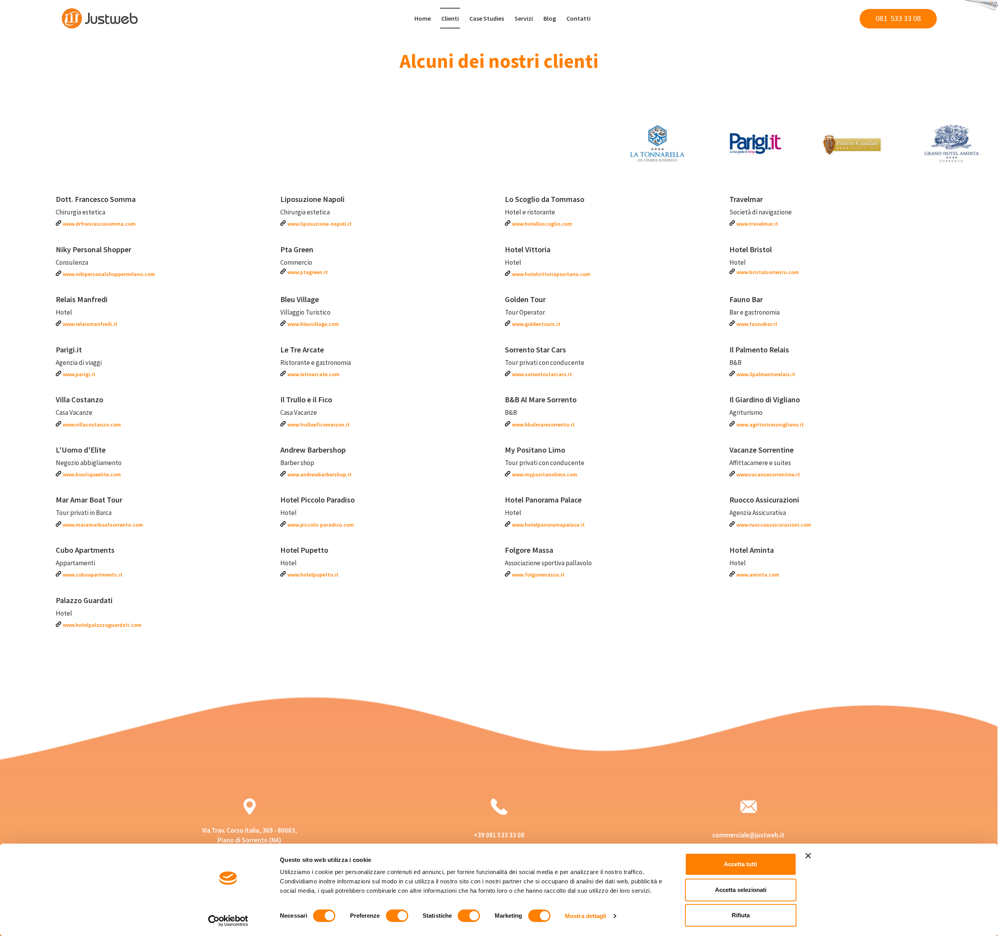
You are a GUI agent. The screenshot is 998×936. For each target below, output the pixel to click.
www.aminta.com (757, 574)
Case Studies (486, 18)
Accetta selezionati (740, 889)
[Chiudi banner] (808, 855)
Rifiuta (741, 915)
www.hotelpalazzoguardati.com (102, 624)
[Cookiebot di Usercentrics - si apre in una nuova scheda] (228, 921)
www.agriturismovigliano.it (770, 424)
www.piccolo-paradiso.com (320, 524)
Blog (549, 18)
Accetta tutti (740, 864)
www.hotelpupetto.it (312, 574)
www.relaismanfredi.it (90, 323)
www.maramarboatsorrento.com (103, 524)
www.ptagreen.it (307, 272)
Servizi (524, 18)
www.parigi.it (79, 374)
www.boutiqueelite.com (92, 474)
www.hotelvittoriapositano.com (551, 274)
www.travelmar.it (757, 223)
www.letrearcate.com (313, 374)
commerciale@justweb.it (748, 835)
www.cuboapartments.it (92, 574)
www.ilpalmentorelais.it (765, 374)
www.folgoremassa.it (538, 574)
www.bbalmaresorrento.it (543, 424)
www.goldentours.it (536, 323)
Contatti (578, 18)
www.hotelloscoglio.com (542, 223)
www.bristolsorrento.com (767, 272)
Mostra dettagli (586, 916)
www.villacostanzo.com (92, 424)
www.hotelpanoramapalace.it (548, 524)
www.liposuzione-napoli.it (319, 223)
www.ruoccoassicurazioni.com (773, 524)
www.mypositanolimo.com (544, 474)
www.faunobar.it (756, 323)
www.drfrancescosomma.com (99, 223)
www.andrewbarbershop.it (319, 474)
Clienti (450, 18)
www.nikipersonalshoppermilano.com (109, 274)
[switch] (397, 915)
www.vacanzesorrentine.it (768, 474)
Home (422, 18)
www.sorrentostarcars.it (542, 374)
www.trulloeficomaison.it (318, 424)
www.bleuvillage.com (313, 323)
